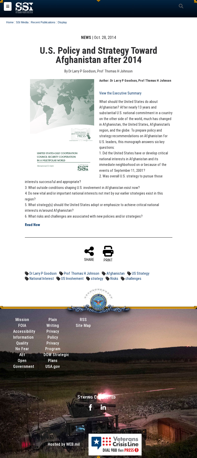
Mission (22, 319)
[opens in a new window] (90, 406)
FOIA (22, 325)
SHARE (89, 260)
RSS (83, 319)
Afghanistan (115, 273)
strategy (97, 278)
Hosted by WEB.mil (64, 444)
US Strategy (140, 273)
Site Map (83, 325)
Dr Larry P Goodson (43, 273)
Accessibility (24, 331)
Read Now (32, 225)
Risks (114, 278)
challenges (133, 278)
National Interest (41, 278)
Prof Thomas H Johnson (81, 273)
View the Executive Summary (120, 93)
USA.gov (52, 366)
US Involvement (72, 278)
